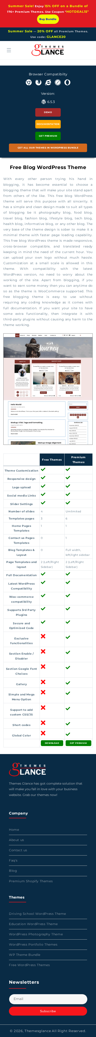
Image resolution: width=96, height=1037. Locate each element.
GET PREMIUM (78, 743)
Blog (13, 871)
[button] (9, 50)
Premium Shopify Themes (31, 881)
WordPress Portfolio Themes (33, 944)
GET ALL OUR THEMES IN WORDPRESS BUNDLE (48, 147)
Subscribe (48, 1011)
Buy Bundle (48, 19)
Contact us (18, 850)
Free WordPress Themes (29, 965)
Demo (48, 112)
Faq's (13, 860)
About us (16, 840)
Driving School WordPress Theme (37, 914)
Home (14, 830)
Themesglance (38, 1031)
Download (52, 743)
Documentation (48, 124)
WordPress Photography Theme (36, 934)
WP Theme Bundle (24, 955)
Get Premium (48, 135)
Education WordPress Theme (33, 924)
